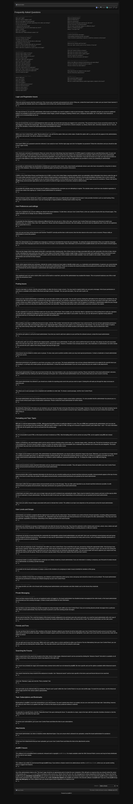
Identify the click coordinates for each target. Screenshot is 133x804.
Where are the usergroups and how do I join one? (80, 22)
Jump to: (96, 785)
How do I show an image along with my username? (28, 44)
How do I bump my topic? (22, 72)
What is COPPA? (20, 29)
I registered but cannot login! (23, 26)
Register (110, 7)
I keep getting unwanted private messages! (78, 36)
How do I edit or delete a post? (23, 54)
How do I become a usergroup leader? (77, 24)
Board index (20, 4)
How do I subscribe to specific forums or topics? (80, 64)
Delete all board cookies (101, 790)
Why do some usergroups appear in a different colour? (81, 26)
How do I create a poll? (21, 57)
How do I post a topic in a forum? (24, 53)
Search (104, 7)
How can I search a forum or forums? (77, 50)
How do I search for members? (75, 55)
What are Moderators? (73, 19)
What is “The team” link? (74, 29)
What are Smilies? (20, 80)
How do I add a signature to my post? (25, 56)
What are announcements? (22, 85)
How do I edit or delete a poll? (23, 61)
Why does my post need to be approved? (26, 70)
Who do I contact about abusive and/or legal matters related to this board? (86, 81)
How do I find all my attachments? (76, 72)
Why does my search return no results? (78, 52)
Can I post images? (20, 82)
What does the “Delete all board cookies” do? (27, 32)
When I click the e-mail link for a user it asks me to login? (30, 47)
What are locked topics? (22, 88)
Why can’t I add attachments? (23, 64)
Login (116, 7)
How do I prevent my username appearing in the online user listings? (33, 22)
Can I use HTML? (20, 79)
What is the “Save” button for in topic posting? (27, 69)
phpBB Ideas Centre (91, 763)
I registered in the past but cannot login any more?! (28, 27)
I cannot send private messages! (76, 34)
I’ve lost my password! (21, 24)
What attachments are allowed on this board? (79, 71)
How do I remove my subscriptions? (77, 65)
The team (92, 790)
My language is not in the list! (23, 42)
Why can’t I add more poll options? (24, 59)
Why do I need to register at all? (24, 19)
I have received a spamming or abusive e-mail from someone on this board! (86, 37)
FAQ (99, 7)
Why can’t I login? (20, 18)
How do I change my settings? (23, 37)
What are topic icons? (21, 90)
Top (18, 105)
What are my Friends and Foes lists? (77, 43)
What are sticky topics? (22, 87)
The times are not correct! (22, 39)
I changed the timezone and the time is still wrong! (28, 41)
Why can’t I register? (21, 30)
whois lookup (30, 774)
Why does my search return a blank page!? (78, 53)
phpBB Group (62, 753)
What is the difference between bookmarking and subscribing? (83, 62)
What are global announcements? (24, 84)
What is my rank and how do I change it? (26, 45)
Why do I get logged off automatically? (25, 21)
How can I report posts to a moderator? (26, 67)
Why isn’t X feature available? (75, 79)
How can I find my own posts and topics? (78, 56)
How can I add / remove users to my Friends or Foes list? (82, 45)
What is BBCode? (20, 77)
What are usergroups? (73, 21)
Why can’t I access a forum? (23, 62)
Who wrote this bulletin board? (75, 78)
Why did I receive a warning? (23, 65)
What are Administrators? (74, 18)
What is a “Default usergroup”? (75, 27)
